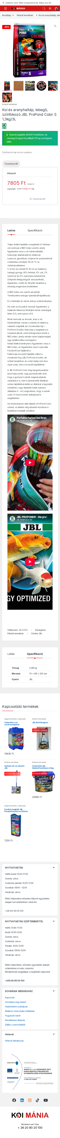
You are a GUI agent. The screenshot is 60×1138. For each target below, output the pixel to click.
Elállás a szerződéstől (15, 1024)
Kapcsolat (9, 997)
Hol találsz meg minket (15, 1002)
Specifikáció (35, 230)
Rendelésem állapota (15, 1020)
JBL (40, 633)
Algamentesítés (10, 719)
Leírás (11, 230)
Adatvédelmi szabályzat (16, 1006)
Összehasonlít (11, 163)
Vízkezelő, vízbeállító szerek (15, 720)
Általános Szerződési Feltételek (20, 1011)
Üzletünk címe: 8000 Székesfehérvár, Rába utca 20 (28, 3)
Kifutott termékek (25, 15)
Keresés (44, 8)
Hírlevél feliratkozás (14, 1041)
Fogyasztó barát (12, 1016)
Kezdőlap (6, 15)
